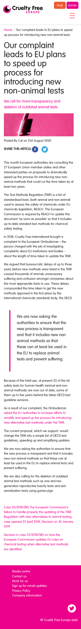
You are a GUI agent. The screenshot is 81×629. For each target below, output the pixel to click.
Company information (27, 595)
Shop (60, 5)
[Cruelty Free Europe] (23, 9)
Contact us (19, 576)
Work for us (20, 581)
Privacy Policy (21, 590)
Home (8, 30)
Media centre (21, 571)
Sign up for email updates (29, 585)
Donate (72, 5)
